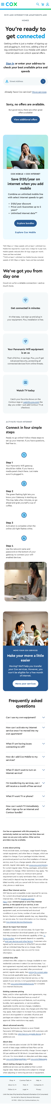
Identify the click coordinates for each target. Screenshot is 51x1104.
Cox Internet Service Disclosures (19, 922)
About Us (11, 1085)
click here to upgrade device (29, 1034)
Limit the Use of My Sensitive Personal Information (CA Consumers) (25, 1094)
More (24, 1085)
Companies (38, 1085)
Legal (24, 1089)
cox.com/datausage (39, 1059)
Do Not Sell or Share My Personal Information (25, 1097)
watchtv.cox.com (31, 402)
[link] (2, 4)
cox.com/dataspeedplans (16, 1059)
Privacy (38, 1089)
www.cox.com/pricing (38, 865)
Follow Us (11, 1089)
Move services (39, 92)
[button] (37, 4)
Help (37, 1080)
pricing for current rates (37, 972)
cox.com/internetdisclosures (22, 984)
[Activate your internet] (25, 582)
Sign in (10, 63)
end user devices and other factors (19, 941)
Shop (11, 1080)
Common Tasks (24, 1080)
